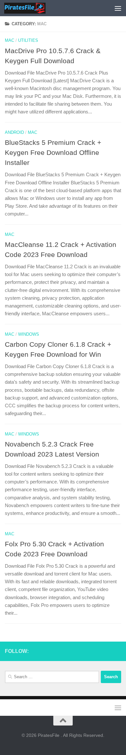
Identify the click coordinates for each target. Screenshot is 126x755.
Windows (28, 334)
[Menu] (118, 8)
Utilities (28, 40)
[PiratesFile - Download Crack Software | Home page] (31, 8)
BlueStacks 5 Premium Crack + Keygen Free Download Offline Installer (53, 152)
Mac (9, 40)
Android (14, 132)
